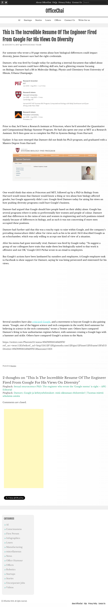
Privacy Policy (64, 2)
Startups (28, 20)
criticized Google (41, 321)
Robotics (10, 569)
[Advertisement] (23, 448)
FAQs (54, 2)
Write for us (84, 20)
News (9, 556)
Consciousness (14, 529)
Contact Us (77, 2)
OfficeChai (55, 11)
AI (19, 20)
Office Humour (14, 560)
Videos (9, 587)
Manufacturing (14, 547)
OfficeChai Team (31, 45)
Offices (58, 20)
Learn (48, 20)
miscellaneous (13, 551)
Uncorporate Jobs (15, 583)
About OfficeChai (43, 2)
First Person (12, 533)
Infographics (13, 538)
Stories (38, 20)
